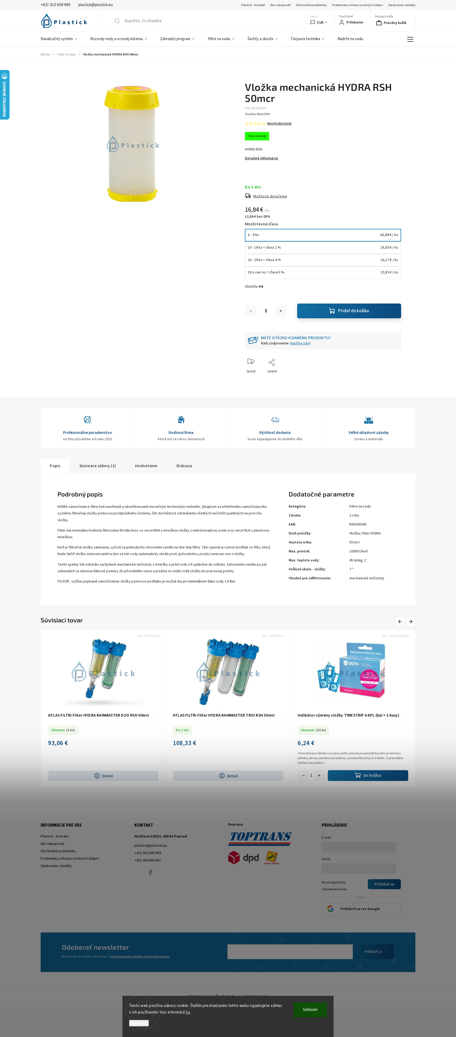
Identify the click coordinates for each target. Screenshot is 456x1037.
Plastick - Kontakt (253, 5)
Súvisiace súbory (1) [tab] (97, 466)
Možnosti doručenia (270, 196)
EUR (320, 22)
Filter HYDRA (371, 533)
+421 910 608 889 (147, 853)
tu (188, 1012)
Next (411, 621)
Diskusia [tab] (184, 466)
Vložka (354, 533)
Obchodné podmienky (311, 5)
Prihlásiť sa (373, 951)
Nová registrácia (334, 882)
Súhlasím (310, 1009)
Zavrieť (392, 380)
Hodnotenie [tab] (146, 466)
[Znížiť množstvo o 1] (250, 311)
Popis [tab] (55, 466)
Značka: (257, 114)
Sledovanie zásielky (401, 5)
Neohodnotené (279, 123)
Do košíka (319, 775)
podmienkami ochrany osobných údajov (139, 956)
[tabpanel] (353, 708)
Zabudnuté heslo (334, 889)
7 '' (351, 569)
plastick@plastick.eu (150, 845)
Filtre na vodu (360, 506)
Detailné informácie (261, 158)
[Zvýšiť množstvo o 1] (281, 311)
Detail (107, 776)
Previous (401, 621)
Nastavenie (139, 1023)
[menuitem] (62, 39)
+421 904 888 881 (147, 860)
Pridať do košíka (353, 311)
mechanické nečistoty (366, 578)
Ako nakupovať (280, 5)
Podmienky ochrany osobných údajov (357, 5)
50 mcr (354, 542)
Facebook (150, 872)
